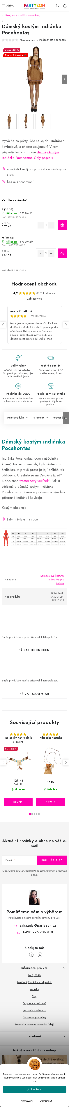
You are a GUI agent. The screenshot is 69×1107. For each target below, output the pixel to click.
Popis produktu (15, 417)
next (66, 762)
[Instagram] (40, 955)
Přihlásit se (52, 860)
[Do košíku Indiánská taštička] (50, 802)
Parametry (39, 417)
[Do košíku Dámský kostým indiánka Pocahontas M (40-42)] (62, 253)
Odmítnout (46, 1101)
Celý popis (42, 157)
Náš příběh (34, 975)
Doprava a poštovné (34, 1003)
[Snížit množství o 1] (41, 225)
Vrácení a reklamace (34, 1010)
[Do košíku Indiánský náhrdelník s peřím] (18, 802)
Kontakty (34, 989)
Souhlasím (36, 1089)
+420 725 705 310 (37, 932)
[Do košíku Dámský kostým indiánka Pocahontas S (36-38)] (62, 225)
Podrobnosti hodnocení (52, 40)
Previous (3, 325)
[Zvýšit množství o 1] (51, 225)
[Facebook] (31, 955)
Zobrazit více (34, 298)
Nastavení (27, 1101)
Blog (34, 996)
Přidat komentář (34, 694)
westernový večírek (34, 480)
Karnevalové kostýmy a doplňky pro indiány (52, 579)
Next (66, 325)
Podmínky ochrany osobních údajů (34, 1024)
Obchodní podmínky (34, 1017)
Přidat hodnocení (35, 650)
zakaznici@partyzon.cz (38, 925)
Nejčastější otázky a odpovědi (34, 982)
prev (3, 762)
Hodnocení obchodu (34, 283)
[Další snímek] (64, 79)
